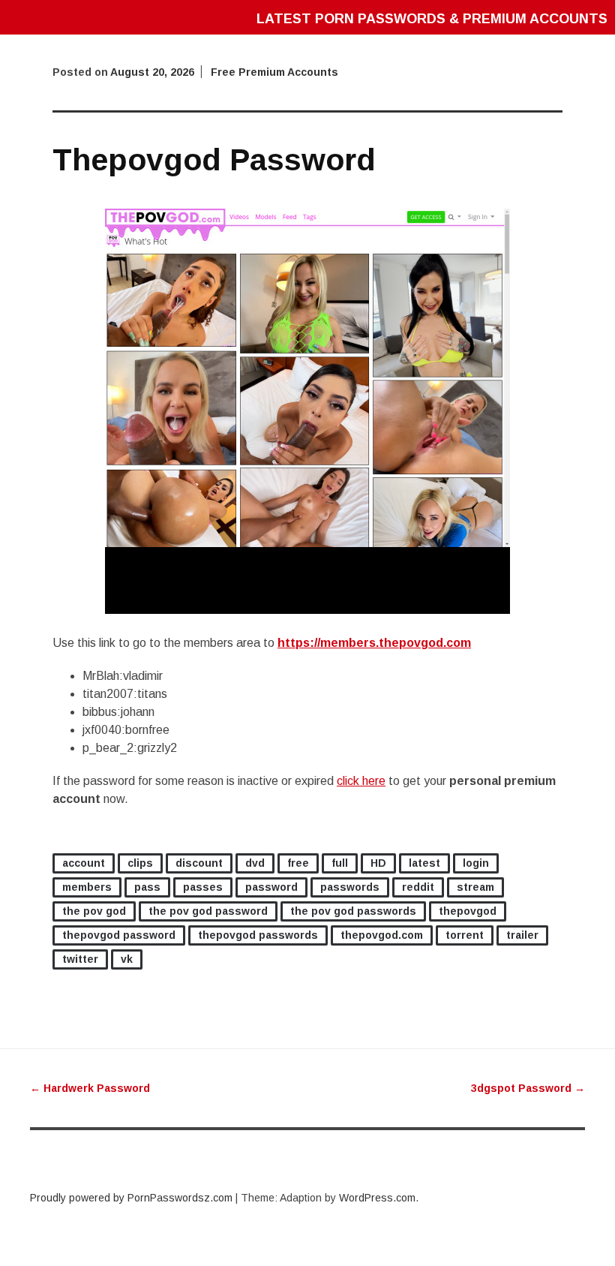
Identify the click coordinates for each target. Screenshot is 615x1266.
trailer (522, 935)
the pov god (94, 911)
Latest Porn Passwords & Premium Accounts (432, 18)
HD (378, 863)
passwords (350, 887)
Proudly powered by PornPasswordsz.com (131, 1198)
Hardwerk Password (90, 1088)
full (340, 863)
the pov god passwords (353, 911)
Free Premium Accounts (274, 72)
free (298, 863)
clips (140, 863)
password (271, 887)
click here (361, 780)
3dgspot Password (528, 1088)
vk (127, 959)
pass (147, 887)
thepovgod (467, 911)
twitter (80, 959)
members (87, 887)
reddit (418, 887)
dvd (255, 863)
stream (475, 887)
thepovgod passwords (258, 935)
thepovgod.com (381, 935)
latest (424, 863)
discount (199, 863)
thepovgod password (119, 935)
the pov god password (208, 911)
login (476, 863)
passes (203, 887)
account (83, 863)
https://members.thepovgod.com (374, 642)
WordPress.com (377, 1198)
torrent (465, 935)
